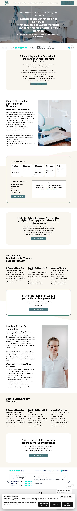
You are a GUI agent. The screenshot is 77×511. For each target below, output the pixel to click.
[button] (72, 485)
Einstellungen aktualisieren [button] (49, 189)
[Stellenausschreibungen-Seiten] (43, 3)
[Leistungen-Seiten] (25, 3)
